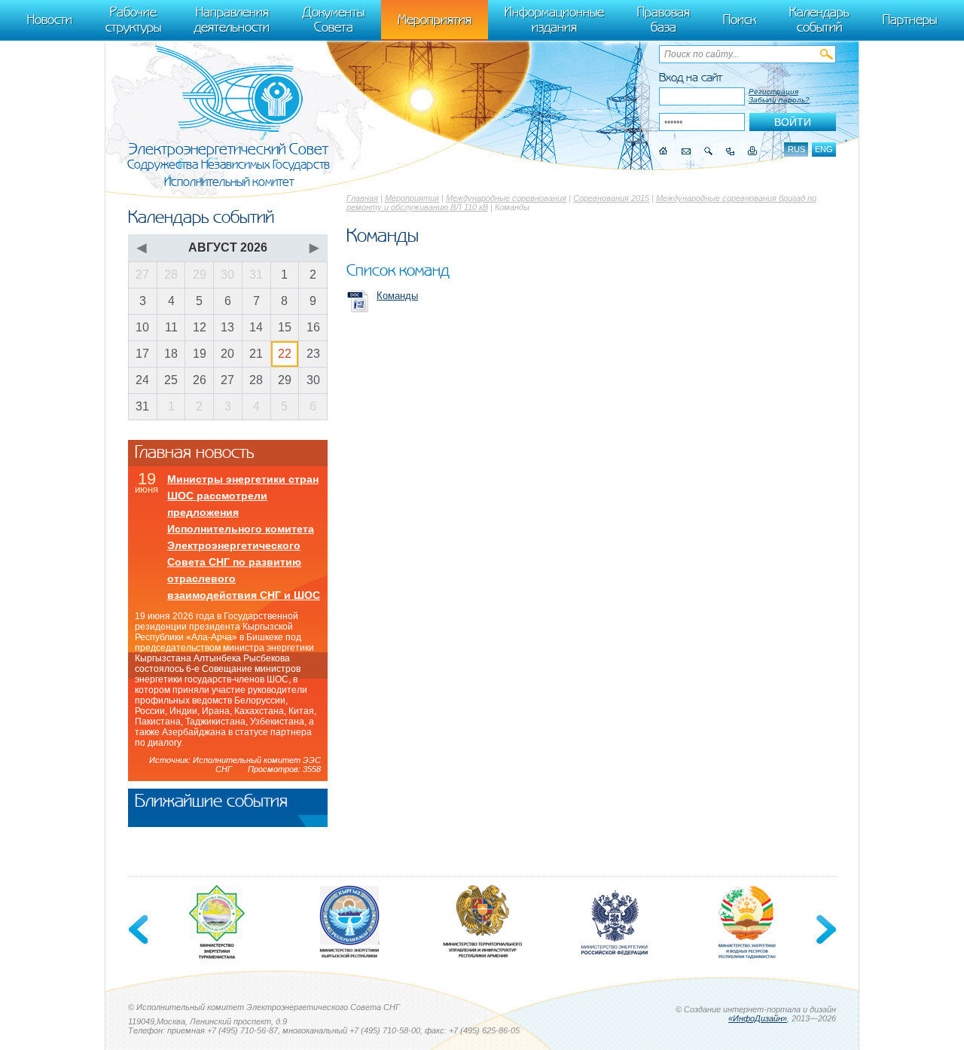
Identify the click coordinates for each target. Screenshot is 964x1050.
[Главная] (663, 151)
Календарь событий (819, 20)
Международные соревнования (506, 198)
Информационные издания (554, 20)
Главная (362, 198)
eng (824, 149)
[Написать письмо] (686, 151)
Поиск (739, 19)
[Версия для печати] (753, 151)
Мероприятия (412, 198)
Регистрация (773, 91)
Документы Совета (334, 20)
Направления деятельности (232, 20)
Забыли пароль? (779, 100)
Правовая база (663, 20)
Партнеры (910, 19)
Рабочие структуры (133, 20)
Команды (397, 295)
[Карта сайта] (730, 151)
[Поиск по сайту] (708, 151)
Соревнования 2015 (611, 198)
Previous (139, 929)
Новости (49, 19)
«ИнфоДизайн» (757, 1018)
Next (824, 929)
